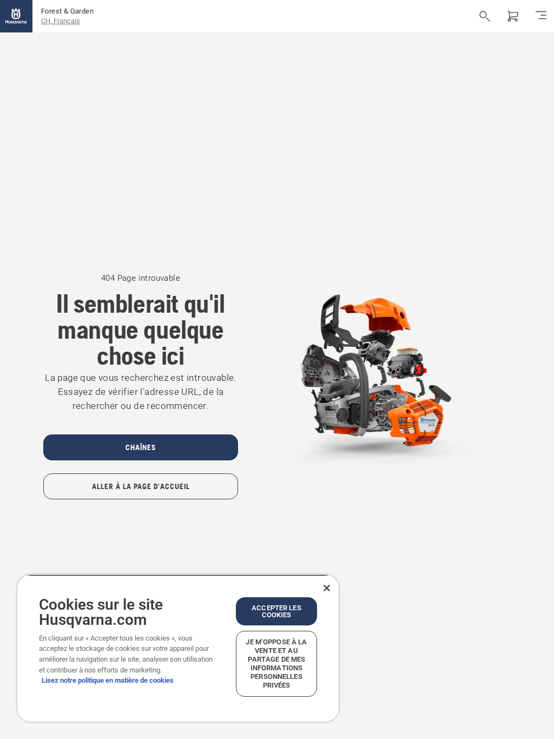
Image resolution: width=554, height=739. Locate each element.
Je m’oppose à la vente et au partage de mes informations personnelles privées (276, 663)
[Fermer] (326, 588)
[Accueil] (16, 16)
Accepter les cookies (276, 611)
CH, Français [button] (60, 21)
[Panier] (513, 16)
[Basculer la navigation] (541, 16)
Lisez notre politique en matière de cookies (108, 680)
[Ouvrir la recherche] (485, 16)
